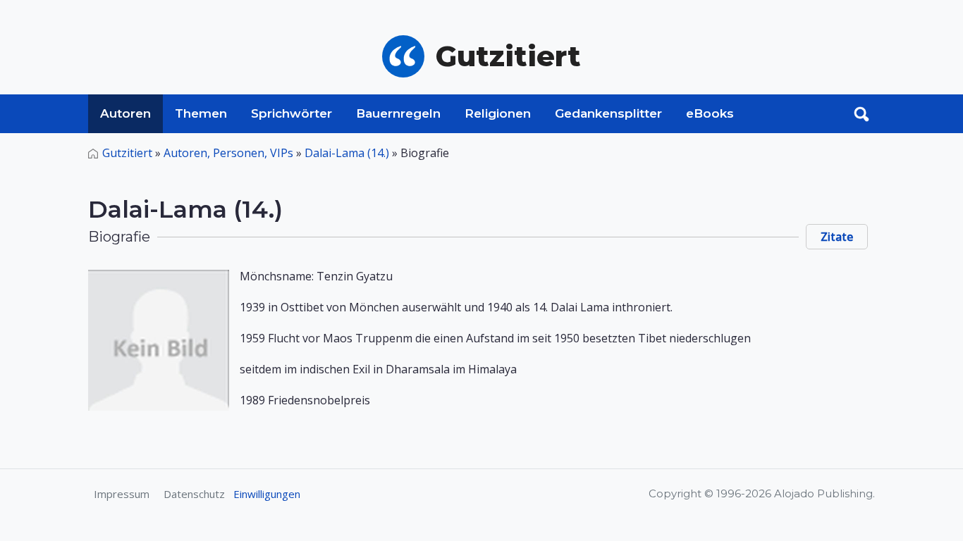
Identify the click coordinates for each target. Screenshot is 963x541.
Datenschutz (194, 494)
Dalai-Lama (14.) (347, 153)
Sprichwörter (291, 113)
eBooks (710, 113)
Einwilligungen (266, 494)
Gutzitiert (127, 153)
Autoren (125, 113)
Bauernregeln (398, 113)
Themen (201, 113)
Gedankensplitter (608, 113)
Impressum (121, 494)
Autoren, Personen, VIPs (228, 153)
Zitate (837, 236)
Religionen (498, 113)
